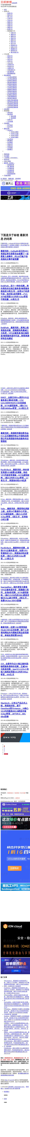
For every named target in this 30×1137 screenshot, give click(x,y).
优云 (6, 1080)
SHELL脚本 (7, 161)
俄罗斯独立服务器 (12, 102)
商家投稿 (6, 154)
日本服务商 (10, 170)
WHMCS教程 (14, 132)
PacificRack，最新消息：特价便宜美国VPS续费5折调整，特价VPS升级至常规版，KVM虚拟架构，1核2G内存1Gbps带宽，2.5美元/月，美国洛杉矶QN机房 (15, 475)
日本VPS (9, 20)
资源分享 (10, 144)
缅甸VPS (13, 36)
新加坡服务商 (11, 173)
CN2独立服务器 (12, 77)
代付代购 (22, 793)
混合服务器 (10, 71)
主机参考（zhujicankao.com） (16, 1086)
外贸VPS (9, 61)
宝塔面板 (10, 147)
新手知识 (10, 125)
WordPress (10, 139)
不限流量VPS (11, 70)
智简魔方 (10, 149)
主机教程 (6, 123)
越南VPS (13, 40)
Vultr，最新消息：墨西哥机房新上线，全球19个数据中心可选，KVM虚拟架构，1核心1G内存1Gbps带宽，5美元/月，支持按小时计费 (15, 514)
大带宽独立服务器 (12, 105)
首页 (5, 9)
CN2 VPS (10, 63)
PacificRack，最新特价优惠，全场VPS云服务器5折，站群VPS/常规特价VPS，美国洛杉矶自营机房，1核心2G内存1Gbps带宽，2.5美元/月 (15, 553)
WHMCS (9, 130)
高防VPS (9, 57)
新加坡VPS (14, 45)
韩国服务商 (10, 172)
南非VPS (13, 41)
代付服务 (6, 156)
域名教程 (13, 118)
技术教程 (10, 142)
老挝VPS (13, 38)
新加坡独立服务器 (12, 103)
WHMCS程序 (14, 135)
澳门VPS (9, 16)
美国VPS (9, 24)
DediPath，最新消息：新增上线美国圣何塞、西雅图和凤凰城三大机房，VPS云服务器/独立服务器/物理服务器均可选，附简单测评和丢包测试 (15, 333)
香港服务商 (10, 165)
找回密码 (18, 178)
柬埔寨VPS (14, 48)
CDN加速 (10, 121)
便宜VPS (9, 56)
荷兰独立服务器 (12, 93)
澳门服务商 (10, 166)
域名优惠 (13, 116)
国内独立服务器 (12, 82)
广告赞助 (16, 793)
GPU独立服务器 (12, 78)
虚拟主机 (10, 112)
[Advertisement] (15, 216)
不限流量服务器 (12, 96)
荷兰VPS (13, 43)
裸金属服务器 (11, 73)
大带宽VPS (10, 64)
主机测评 (6, 109)
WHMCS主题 (14, 133)
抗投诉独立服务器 (12, 107)
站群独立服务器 (12, 80)
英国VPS (9, 25)
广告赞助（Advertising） (11, 157)
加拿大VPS (14, 47)
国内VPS (9, 15)
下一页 (6, 754)
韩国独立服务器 (12, 89)
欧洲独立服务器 (12, 95)
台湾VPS (9, 18)
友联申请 (17, 1088)
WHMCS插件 (14, 137)
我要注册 (11, 178)
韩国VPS (9, 22)
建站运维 (6, 128)
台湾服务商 (10, 168)
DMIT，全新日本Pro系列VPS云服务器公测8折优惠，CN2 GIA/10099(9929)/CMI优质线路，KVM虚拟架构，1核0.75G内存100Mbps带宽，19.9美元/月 (15, 402)
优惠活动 (10, 146)
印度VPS (13, 32)
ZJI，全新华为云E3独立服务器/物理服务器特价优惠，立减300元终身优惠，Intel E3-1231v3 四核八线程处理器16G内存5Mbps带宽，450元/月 (15, 669)
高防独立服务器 (12, 98)
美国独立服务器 (12, 91)
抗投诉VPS (10, 66)
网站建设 (10, 140)
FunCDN (11, 1080)
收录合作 (6, 159)
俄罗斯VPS (14, 50)
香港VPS (9, 13)
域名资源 (10, 114)
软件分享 (10, 127)
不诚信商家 (7, 175)
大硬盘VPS (10, 68)
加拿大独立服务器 (12, 100)
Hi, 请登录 (4, 178)
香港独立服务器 (12, 84)
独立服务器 (7, 75)
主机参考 (14, 3)
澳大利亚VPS (14, 52)
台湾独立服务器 (12, 86)
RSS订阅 (11, 1088)
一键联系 (17, 798)
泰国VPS (13, 34)
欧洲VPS (9, 29)
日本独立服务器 (12, 87)
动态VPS (9, 59)
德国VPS (9, 27)
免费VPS (9, 119)
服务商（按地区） (9, 163)
